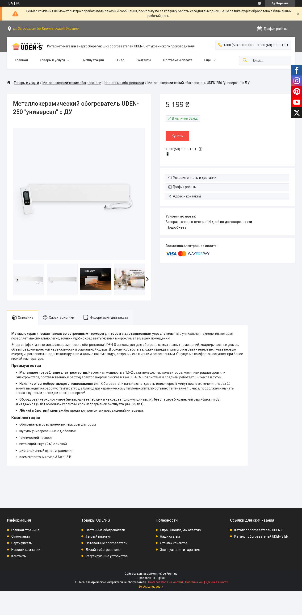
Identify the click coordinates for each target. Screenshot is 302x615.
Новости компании (25, 550)
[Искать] (245, 60)
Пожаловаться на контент (165, 582)
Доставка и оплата (178, 60)
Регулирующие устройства (107, 556)
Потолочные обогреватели (106, 543)
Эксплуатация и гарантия (180, 550)
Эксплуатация (92, 60)
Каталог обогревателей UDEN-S (259, 530)
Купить (177, 136)
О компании (20, 536)
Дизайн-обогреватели (103, 550)
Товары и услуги (52, 60)
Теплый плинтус (98, 536)
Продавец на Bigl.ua (151, 578)
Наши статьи (170, 536)
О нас (120, 60)
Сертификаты (22, 543)
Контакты (143, 60)
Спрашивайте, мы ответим (180, 530)
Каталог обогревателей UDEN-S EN (261, 536)
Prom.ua (172, 573)
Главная (21, 60)
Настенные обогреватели (124, 83)
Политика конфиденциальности (206, 582)
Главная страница (25, 530)
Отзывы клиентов (174, 543)
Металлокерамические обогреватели (71, 83)
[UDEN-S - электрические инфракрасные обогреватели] (27, 46)
